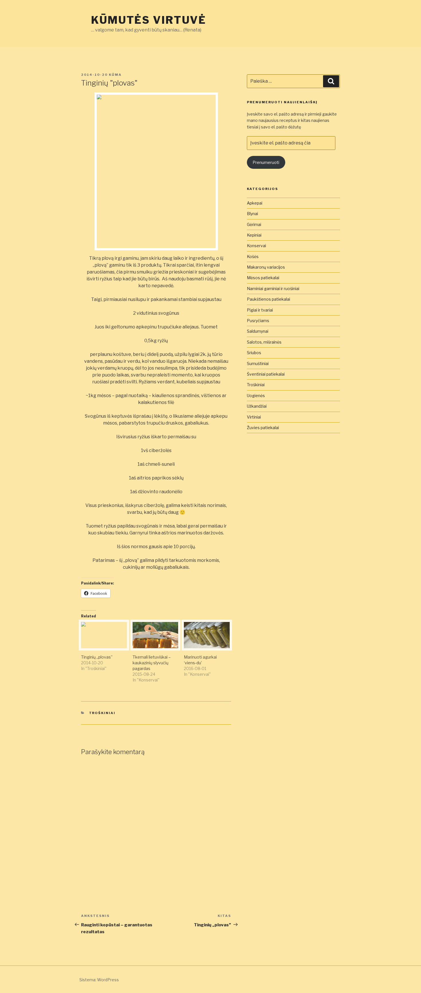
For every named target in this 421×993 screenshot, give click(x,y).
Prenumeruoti (266, 162)
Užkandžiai (257, 406)
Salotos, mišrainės (264, 342)
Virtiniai (254, 417)
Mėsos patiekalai (263, 277)
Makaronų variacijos (266, 267)
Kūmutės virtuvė (148, 20)
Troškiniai (102, 713)
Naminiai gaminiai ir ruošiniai (273, 288)
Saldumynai (257, 331)
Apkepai (254, 203)
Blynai (252, 213)
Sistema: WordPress (99, 979)
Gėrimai (254, 224)
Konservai (256, 245)
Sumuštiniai (258, 363)
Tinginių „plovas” (97, 657)
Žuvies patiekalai (263, 427)
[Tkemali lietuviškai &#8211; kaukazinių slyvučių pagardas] (155, 635)
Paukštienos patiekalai (268, 299)
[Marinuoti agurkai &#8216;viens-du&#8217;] (207, 635)
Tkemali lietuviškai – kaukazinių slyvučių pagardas (152, 663)
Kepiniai (254, 235)
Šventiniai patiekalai (266, 374)
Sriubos (254, 352)
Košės (253, 256)
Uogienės (256, 395)
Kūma (115, 75)
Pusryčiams (258, 320)
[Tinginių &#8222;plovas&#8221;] (104, 635)
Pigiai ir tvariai (260, 310)
